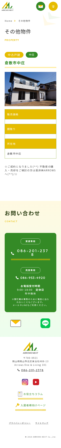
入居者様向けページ (33, 405)
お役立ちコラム (33, 394)
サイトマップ (41, 423)
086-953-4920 (32, 278)
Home (8, 20)
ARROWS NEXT (7, 6)
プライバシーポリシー (20, 423)
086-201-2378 (33, 252)
